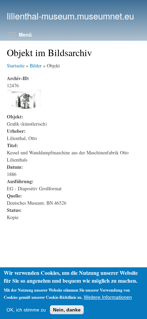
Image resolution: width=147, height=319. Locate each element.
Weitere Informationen (108, 297)
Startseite (16, 65)
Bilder (36, 65)
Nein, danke (67, 309)
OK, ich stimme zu (26, 309)
